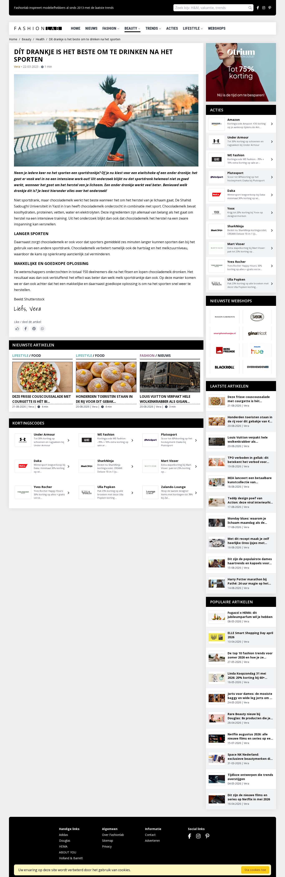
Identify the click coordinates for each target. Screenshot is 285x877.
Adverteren (152, 841)
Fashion (109, 28)
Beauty (131, 28)
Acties (172, 28)
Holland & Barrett (71, 858)
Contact (150, 835)
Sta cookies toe (255, 870)
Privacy (107, 846)
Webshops (217, 28)
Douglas (64, 841)
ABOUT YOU (67, 852)
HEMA (63, 846)
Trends (152, 28)
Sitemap (107, 841)
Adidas (63, 835)
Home (75, 28)
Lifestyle (192, 28)
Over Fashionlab (113, 835)
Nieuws (91, 28)
